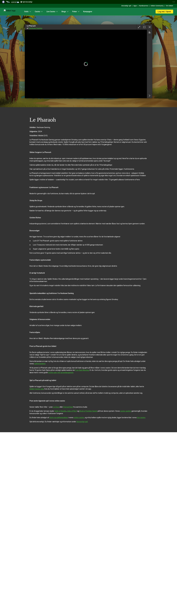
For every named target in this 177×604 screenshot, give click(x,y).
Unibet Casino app (37, 389)
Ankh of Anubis (60, 411)
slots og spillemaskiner (58, 418)
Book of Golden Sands (88, 411)
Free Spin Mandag (82, 370)
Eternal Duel (68, 407)
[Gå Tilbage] (149, 27)
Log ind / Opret (164, 11)
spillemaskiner (40, 364)
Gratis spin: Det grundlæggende (60, 373)
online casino (79, 418)
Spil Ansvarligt (27, 2)
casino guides (125, 411)
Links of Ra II (72, 411)
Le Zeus (56, 407)
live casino (141, 418)
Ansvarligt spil (82, 422)
